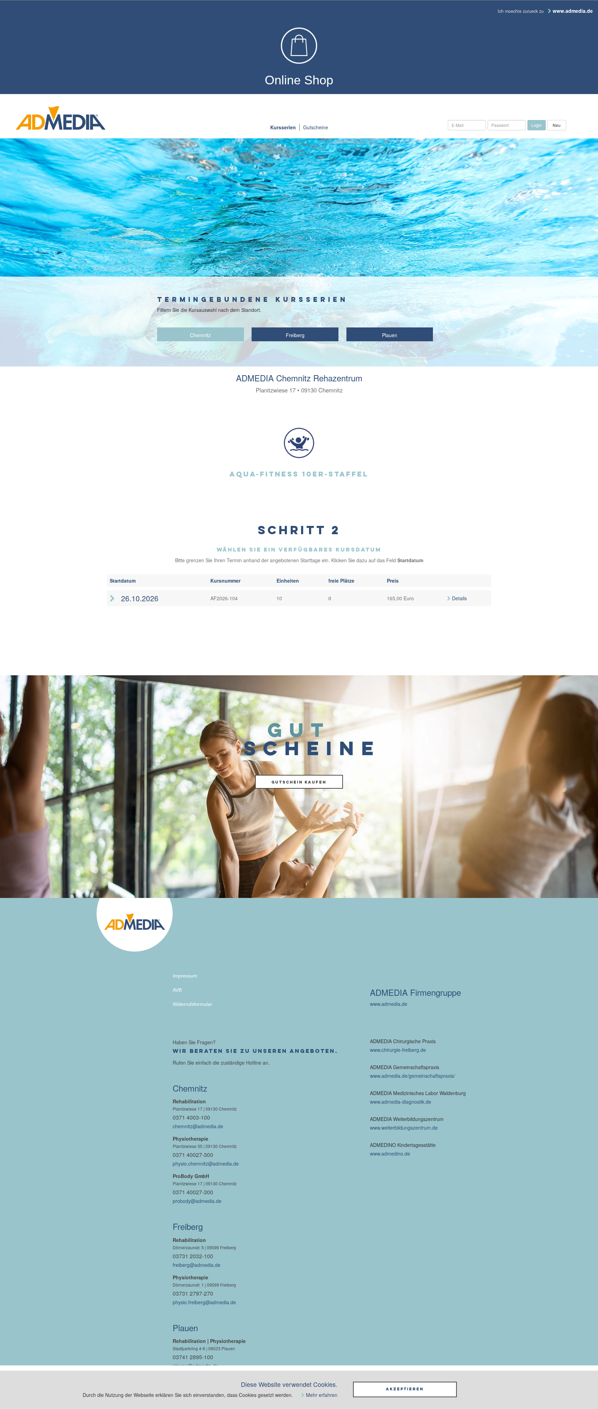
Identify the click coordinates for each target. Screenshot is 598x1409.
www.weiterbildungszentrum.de (404, 1127)
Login (536, 125)
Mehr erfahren (321, 1394)
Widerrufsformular (192, 1004)
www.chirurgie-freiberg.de (398, 1049)
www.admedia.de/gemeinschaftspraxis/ (412, 1075)
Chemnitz (200, 335)
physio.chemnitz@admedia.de (206, 1163)
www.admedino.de (390, 1153)
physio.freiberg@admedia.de (204, 1302)
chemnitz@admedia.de (198, 1126)
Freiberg (295, 335)
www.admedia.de (388, 1003)
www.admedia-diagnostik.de (400, 1101)
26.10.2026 (138, 598)
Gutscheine (315, 127)
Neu (557, 125)
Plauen (389, 335)
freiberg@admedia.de (196, 1264)
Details (459, 598)
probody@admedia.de (197, 1200)
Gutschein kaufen (298, 782)
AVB (177, 990)
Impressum (185, 976)
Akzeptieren (405, 1389)
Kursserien (283, 127)
